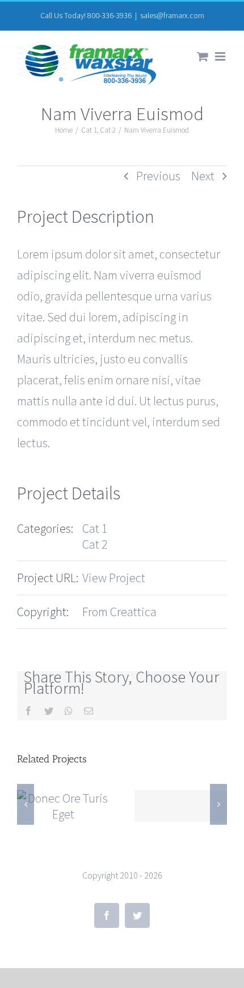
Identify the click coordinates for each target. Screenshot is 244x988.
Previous (158, 176)
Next (202, 176)
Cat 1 (95, 528)
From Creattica (119, 612)
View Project (113, 578)
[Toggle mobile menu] (221, 56)
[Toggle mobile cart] (202, 56)
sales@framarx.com (172, 15)
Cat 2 (95, 544)
